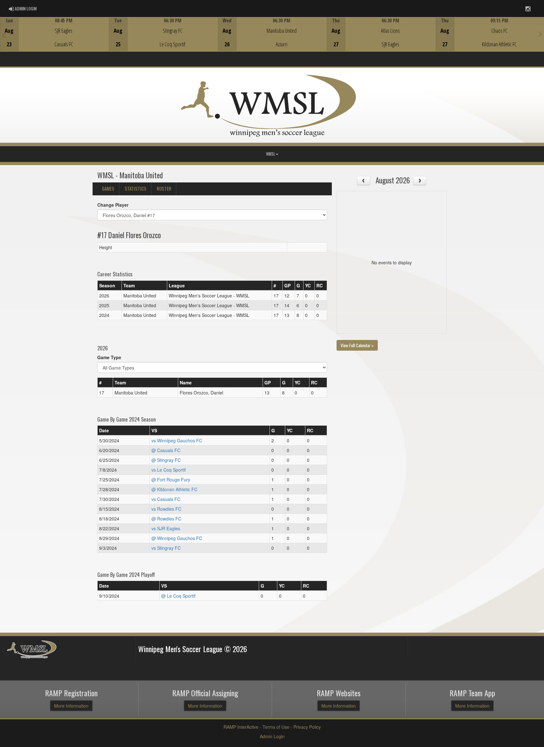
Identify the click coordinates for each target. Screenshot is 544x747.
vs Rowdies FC (166, 509)
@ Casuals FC (165, 450)
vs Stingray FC (166, 548)
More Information (71, 706)
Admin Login (272, 736)
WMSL (270, 154)
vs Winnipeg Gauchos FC (176, 440)
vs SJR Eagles (165, 528)
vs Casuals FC (165, 499)
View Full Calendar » (357, 345)
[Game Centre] (54, 39)
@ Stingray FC (166, 460)
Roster (164, 188)
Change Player (112, 205)
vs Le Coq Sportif (168, 470)
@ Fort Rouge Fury (170, 479)
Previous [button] (3, 35)
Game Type (109, 357)
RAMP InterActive (241, 727)
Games (108, 188)
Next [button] (540, 33)
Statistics (135, 188)
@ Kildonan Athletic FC (174, 489)
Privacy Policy (307, 727)
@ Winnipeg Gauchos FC (176, 538)
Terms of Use (276, 727)
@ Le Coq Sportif (178, 596)
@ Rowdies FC (166, 518)
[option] (54, 34)
